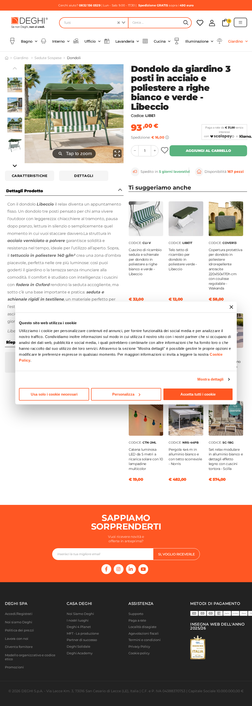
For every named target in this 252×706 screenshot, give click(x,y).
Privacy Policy (139, 646)
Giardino (21, 58)
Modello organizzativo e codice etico (30, 657)
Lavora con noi (16, 639)
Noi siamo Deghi (18, 622)
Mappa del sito (140, 659)
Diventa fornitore (19, 647)
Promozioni (14, 667)
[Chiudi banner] (231, 307)
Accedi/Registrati (18, 614)
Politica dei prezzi (19, 630)
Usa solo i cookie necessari (54, 394)
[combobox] (93, 22)
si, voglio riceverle (176, 554)
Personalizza (123, 394)
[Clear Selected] (118, 23)
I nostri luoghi (78, 620)
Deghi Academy (80, 653)
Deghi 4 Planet (79, 627)
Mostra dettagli (210, 379)
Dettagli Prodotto (24, 191)
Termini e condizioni (144, 640)
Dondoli (74, 58)
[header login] (212, 23)
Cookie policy (139, 653)
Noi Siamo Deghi (80, 614)
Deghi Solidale (78, 646)
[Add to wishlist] (165, 150)
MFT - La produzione (83, 633)
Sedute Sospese (48, 58)
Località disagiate (142, 627)
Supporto (135, 614)
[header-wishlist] (200, 22)
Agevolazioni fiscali (143, 633)
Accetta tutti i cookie (198, 394)
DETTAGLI (83, 176)
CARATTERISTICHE (29, 176)
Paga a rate (137, 620)
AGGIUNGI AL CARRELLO (208, 150)
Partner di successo (82, 640)
